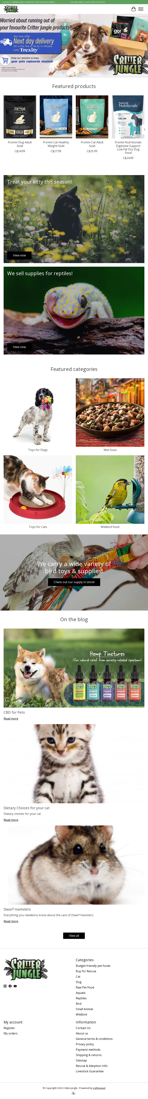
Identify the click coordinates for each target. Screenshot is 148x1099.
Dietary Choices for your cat (27, 807)
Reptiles (81, 998)
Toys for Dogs (38, 450)
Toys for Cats (38, 527)
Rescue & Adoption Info (92, 1066)
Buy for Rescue (86, 971)
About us (82, 1033)
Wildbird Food (110, 527)
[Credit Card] (73, 1093)
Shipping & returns (89, 1055)
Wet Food (110, 450)
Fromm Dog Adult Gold (20, 144)
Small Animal (84, 1009)
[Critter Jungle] (11, 9)
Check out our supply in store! (74, 582)
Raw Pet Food (85, 987)
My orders (11, 1033)
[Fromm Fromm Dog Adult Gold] (20, 116)
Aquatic (81, 993)
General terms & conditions (94, 1039)
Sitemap (81, 1060)
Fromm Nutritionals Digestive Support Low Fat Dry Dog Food (128, 147)
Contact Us (83, 1028)
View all (74, 936)
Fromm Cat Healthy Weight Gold (56, 144)
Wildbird (81, 1014)
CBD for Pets (14, 712)
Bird (78, 1004)
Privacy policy (85, 1044)
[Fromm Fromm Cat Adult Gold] (92, 116)
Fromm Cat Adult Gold (92, 144)
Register (9, 1028)
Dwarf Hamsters (17, 909)
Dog (79, 982)
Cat (78, 977)
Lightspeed (99, 1088)
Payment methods (88, 1050)
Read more (11, 719)
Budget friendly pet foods (93, 966)
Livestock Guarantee (90, 1071)
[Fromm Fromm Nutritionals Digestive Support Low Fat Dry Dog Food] (128, 116)
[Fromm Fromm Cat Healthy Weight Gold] (56, 116)
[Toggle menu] (140, 9)
